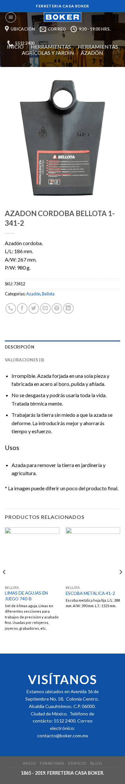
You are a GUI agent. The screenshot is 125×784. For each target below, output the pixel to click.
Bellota (48, 293)
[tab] (62, 346)
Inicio (29, 763)
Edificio (77, 763)
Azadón (92, 53)
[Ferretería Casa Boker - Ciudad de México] (62, 17)
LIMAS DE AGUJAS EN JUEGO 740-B (26, 595)
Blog (96, 763)
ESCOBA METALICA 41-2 (90, 593)
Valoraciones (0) (24, 359)
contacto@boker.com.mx (62, 735)
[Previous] (4, 585)
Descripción (19, 346)
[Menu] (10, 17)
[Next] (120, 585)
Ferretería (52, 763)
